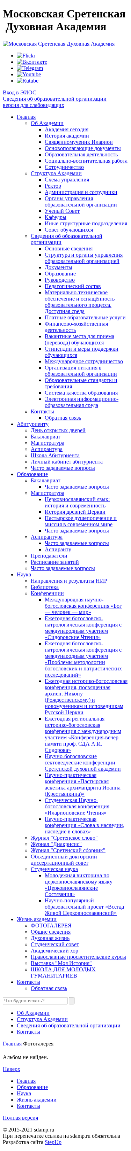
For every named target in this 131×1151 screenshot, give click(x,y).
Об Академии (47, 123)
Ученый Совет (62, 211)
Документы (58, 267)
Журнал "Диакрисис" (56, 844)
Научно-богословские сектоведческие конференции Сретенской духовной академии (83, 762)
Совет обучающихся (69, 230)
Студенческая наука (54, 869)
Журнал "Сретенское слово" (64, 838)
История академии (67, 136)
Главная (26, 117)
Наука (24, 574)
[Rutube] (27, 81)
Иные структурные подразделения (86, 223)
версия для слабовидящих (33, 105)
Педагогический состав (73, 286)
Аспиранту (58, 549)
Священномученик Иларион (79, 142)
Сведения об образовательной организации (55, 99)
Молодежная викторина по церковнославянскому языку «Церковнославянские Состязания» (78, 884)
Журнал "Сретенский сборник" (68, 850)
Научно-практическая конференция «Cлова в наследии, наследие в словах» (84, 825)
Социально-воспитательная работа (86, 161)
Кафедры (55, 217)
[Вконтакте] (32, 62)
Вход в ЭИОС (19, 92)
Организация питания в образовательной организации (81, 371)
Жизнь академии (37, 919)
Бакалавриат (45, 437)
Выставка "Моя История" (61, 963)
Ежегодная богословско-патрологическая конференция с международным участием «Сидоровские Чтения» (83, 627)
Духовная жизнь (50, 938)
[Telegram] (30, 68)
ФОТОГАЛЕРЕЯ (51, 925)
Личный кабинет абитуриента (67, 462)
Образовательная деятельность (81, 154)
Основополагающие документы (83, 148)
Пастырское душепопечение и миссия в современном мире (81, 521)
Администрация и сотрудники (81, 192)
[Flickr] (26, 56)
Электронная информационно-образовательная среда (81, 402)
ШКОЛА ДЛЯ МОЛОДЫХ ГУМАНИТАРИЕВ (63, 972)
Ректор (53, 186)
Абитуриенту (33, 424)
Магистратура (47, 443)
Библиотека (45, 587)
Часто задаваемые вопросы (63, 468)
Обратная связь (63, 418)
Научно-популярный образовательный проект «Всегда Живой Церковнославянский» (84, 906)
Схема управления (67, 179)
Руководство (60, 280)
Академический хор (54, 951)
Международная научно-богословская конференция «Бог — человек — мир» (83, 606)
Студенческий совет (55, 944)
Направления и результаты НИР (69, 581)
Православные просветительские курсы (78, 957)
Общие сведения (51, 932)
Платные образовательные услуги (85, 317)
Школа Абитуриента (55, 455)
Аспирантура (47, 449)
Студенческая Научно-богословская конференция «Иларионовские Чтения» (77, 806)
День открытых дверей (58, 430)
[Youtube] (29, 74)
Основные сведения (69, 248)
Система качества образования (81, 393)
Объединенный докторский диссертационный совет (64, 860)
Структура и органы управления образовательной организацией (84, 258)
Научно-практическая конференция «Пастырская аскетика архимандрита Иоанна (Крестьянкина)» (83, 784)
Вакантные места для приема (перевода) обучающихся (79, 339)
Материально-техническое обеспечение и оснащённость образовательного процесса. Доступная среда (80, 301)
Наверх (11, 1069)
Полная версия (20, 1118)
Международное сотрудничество (84, 361)
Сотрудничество (64, 167)
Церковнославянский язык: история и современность (77, 502)
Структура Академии (56, 173)
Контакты (42, 411)
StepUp (53, 1142)
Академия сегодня (66, 129)
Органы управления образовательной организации (81, 201)
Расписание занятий (55, 562)
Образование (60, 274)
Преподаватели (49, 556)
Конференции (47, 593)
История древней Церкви (75, 512)
